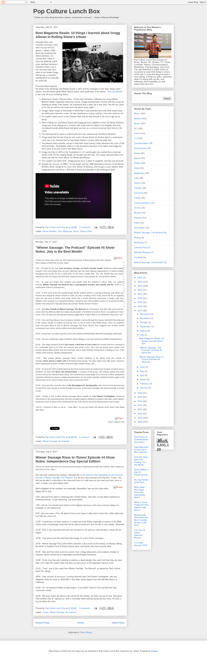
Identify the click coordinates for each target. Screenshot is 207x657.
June (142, 367)
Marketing (139, 242)
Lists (136, 178)
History (137, 183)
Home (80, 622)
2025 (140, 277)
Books (137, 123)
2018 (140, 306)
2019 (140, 302)
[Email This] (101, 227)
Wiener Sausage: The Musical (148, 232)
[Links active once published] (119, 259)
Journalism (139, 227)
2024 (140, 281)
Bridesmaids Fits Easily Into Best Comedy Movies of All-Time (141, 520)
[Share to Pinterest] (112, 227)
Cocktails (138, 257)
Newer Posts (42, 622)
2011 (140, 413)
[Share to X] (106, 227)
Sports (137, 158)
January (144, 388)
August (143, 330)
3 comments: (85, 608)
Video (137, 222)
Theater (138, 188)
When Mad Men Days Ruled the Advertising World (139, 492)
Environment (140, 148)
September (145, 326)
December (145, 314)
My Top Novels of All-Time (141, 480)
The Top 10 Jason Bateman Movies (139, 534)
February (144, 383)
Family (137, 198)
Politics (137, 163)
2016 (140, 393)
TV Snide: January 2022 (140, 543)
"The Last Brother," (115, 91)
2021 (140, 294)
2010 (140, 417)
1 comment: (84, 437)
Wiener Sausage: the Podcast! (56, 441)
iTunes (45, 612)
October (144, 322)
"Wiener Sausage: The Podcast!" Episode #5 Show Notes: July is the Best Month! (75, 249)
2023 (140, 286)
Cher (60, 231)
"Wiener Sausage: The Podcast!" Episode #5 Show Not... (150, 350)
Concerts (138, 193)
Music (76, 231)
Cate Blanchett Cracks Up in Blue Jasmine (141, 449)
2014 (140, 401)
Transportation (141, 143)
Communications (142, 203)
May (142, 371)
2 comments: (85, 227)
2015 (140, 397)
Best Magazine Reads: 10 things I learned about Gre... (151, 341)
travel (136, 133)
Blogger (154, 651)
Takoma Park (140, 247)
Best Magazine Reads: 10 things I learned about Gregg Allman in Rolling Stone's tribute (78, 35)
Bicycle (137, 212)
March (143, 379)
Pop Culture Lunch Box (66, 11)
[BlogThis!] (103, 227)
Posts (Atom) (86, 632)
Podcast (138, 217)
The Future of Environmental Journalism (141, 439)
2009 (140, 422)
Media (137, 153)
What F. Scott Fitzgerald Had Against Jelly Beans (141, 506)
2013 (140, 405)
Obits (136, 168)
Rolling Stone (86, 231)
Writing (137, 237)
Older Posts (118, 622)
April (142, 375)
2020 (140, 298)
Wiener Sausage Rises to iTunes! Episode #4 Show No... (151, 359)
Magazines (67, 231)
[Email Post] (95, 227)
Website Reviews (142, 252)
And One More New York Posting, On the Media (141, 461)
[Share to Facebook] (109, 227)
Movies (137, 118)
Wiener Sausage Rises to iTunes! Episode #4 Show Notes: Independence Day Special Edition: (75, 459)
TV (135, 138)
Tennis (137, 207)
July (142, 335)
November (145, 318)
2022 (140, 290)
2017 (140, 310)
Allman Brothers (49, 231)
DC (135, 128)
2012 (140, 409)
